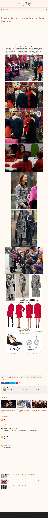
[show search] (46, 9)
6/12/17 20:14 (14, 428)
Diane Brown (7, 436)
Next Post (44, 471)
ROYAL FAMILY (4, 377)
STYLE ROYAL (26, 377)
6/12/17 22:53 (13, 436)
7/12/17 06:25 (10, 445)
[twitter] (9, 392)
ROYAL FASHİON (12, 377)
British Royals (6, 15)
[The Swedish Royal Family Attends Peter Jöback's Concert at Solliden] (4, 487)
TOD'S (3, 379)
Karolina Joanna (8, 428)
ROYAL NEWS (19, 377)
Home (2, 15)
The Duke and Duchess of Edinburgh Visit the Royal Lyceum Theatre (39, 410)
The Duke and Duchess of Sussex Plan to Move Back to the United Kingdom (8, 410)
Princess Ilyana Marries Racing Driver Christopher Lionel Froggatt (21, 474)
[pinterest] (12, 392)
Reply (6, 424)
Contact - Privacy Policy (21, 516)
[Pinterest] (17, 383)
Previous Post (4, 471)
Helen (9, 388)
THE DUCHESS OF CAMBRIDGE (36, 377)
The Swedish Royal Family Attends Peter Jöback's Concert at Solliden (21, 485)
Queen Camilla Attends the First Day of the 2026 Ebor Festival (23, 409)
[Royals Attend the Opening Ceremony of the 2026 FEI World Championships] (4, 482)
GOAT (9, 375)
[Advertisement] (24, 35)
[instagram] (7, 392)
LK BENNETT (23, 375)
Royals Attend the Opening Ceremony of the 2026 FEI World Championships (23, 480)
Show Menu (5, 9)
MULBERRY (39, 375)
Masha (5, 445)
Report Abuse (28, 516)
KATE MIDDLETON (16, 375)
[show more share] (19, 383)
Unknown (6, 419)
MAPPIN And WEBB (31, 375)
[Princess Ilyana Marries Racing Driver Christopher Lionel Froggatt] (4, 476)
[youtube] (11, 392)
